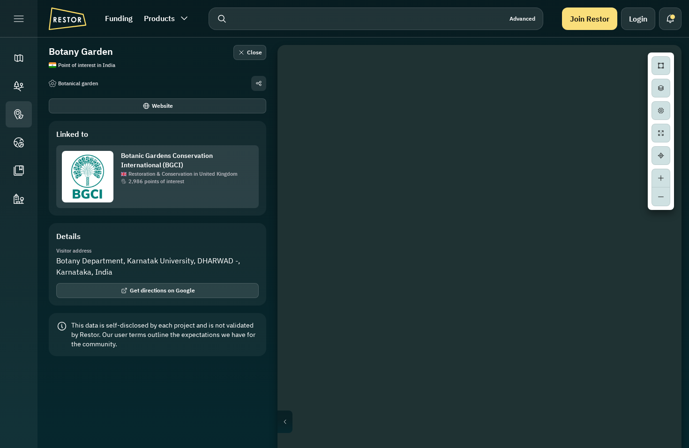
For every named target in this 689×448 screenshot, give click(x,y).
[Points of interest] (19, 114)
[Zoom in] (661, 178)
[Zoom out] (661, 196)
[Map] (19, 58)
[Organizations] (19, 199)
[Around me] (661, 155)
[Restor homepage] (67, 18)
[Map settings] (661, 110)
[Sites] (19, 86)
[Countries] (19, 142)
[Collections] (19, 170)
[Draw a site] (661, 65)
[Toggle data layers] (661, 88)
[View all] (661, 133)
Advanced (522, 18)
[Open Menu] (18, 18)
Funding (119, 18)
